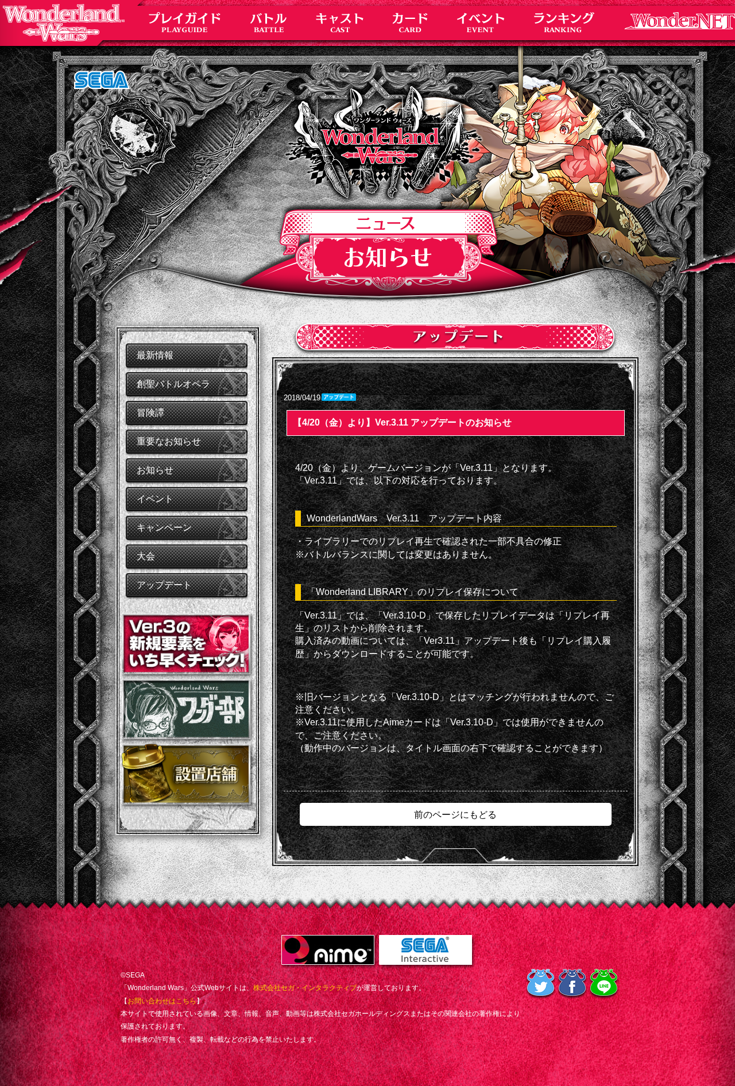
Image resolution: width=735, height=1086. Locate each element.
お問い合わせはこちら (161, 1001)
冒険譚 (150, 413)
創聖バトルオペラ (173, 384)
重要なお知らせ (169, 441)
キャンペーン (164, 527)
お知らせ (155, 470)
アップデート (164, 585)
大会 (146, 556)
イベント (155, 499)
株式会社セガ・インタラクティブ (305, 988)
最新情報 (155, 355)
